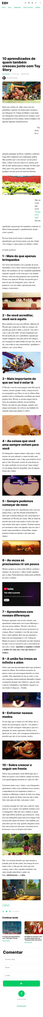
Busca (39, 3)
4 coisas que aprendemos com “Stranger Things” (11, 937)
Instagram (26, 3)
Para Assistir (6, 74)
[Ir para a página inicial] (5, 3)
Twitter (32, 3)
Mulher (38, 7)
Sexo (9, 7)
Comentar (6, 905)
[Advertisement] (21, 32)
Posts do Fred (28, 7)
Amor (3, 7)
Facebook (36, 3)
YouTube (29, 3)
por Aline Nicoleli (12, 78)
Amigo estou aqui (38, 214)
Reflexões (17, 7)
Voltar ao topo (21, 999)
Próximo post (21, 1006)
